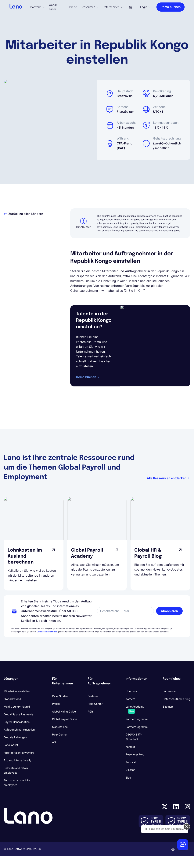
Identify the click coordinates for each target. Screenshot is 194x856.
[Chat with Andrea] (182, 844)
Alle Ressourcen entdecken (166, 478)
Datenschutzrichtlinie (47, 632)
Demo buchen (86, 377)
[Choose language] (131, 7)
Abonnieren (169, 611)
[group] (33, 543)
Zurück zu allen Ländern (25, 214)
